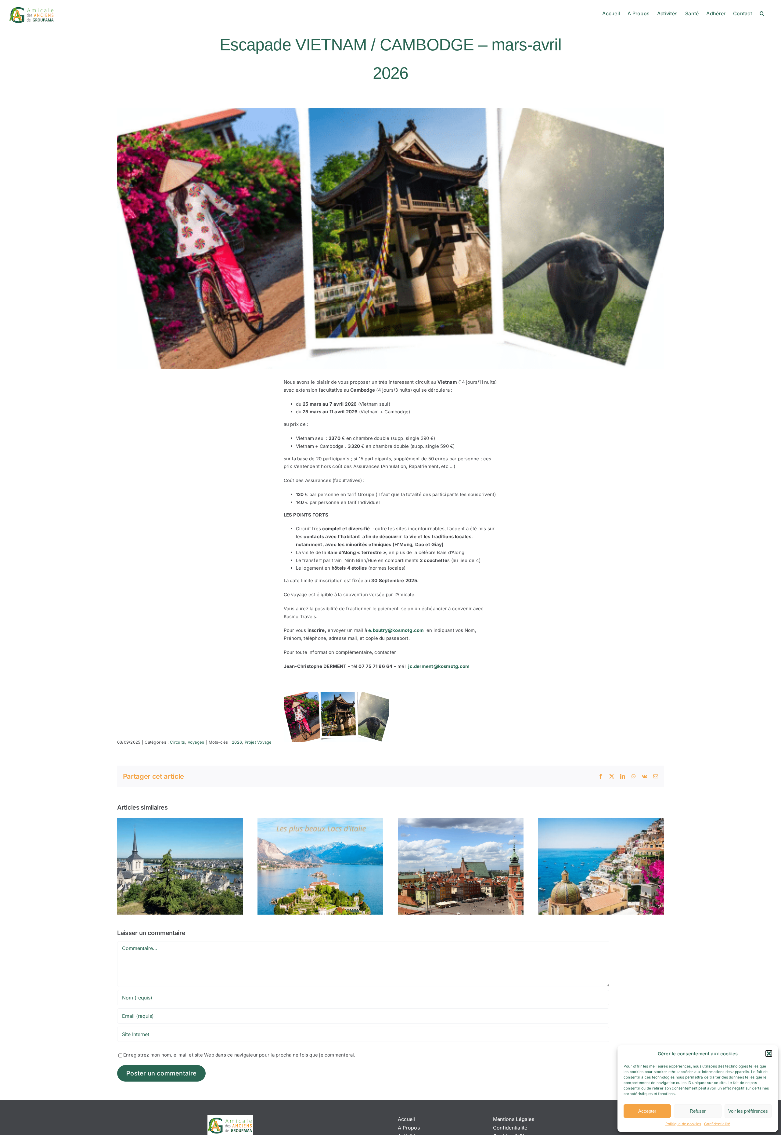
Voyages (196, 742)
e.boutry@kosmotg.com (396, 630)
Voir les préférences (748, 1111)
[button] (769, 1053)
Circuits (177, 742)
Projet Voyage (258, 742)
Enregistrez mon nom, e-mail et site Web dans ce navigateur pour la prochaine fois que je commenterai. (239, 1055)
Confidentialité (717, 1124)
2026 (237, 742)
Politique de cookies (683, 1124)
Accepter (647, 1111)
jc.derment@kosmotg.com (439, 666)
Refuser (698, 1111)
